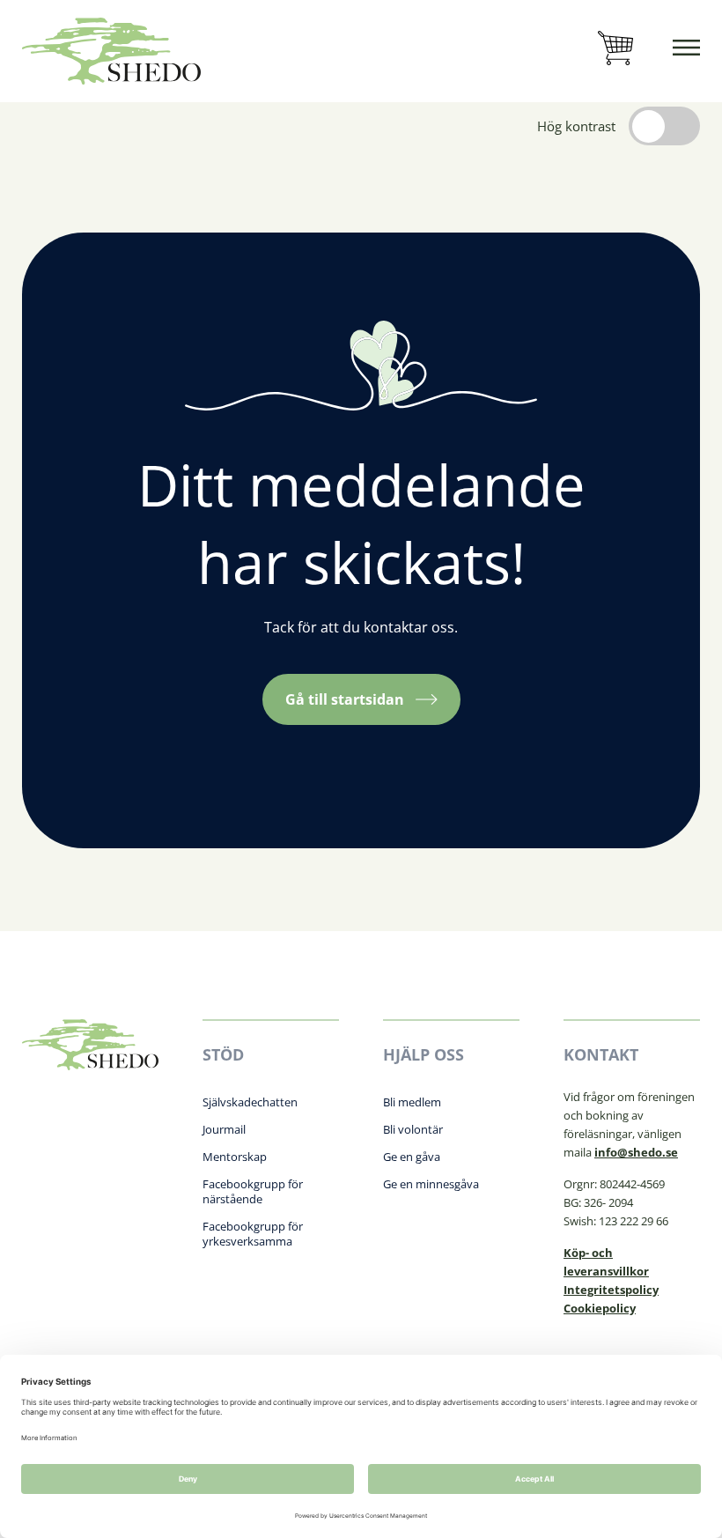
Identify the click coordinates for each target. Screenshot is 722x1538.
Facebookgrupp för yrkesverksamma (253, 1233)
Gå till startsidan (344, 699)
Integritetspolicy (611, 1290)
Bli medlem (412, 1102)
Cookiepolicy (600, 1308)
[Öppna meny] (686, 51)
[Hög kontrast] (664, 126)
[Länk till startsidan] (111, 51)
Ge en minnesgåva (431, 1184)
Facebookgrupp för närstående (253, 1191)
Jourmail (224, 1129)
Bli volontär (413, 1129)
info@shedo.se (636, 1152)
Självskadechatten (250, 1102)
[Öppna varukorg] (615, 51)
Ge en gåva (411, 1157)
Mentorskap (235, 1157)
